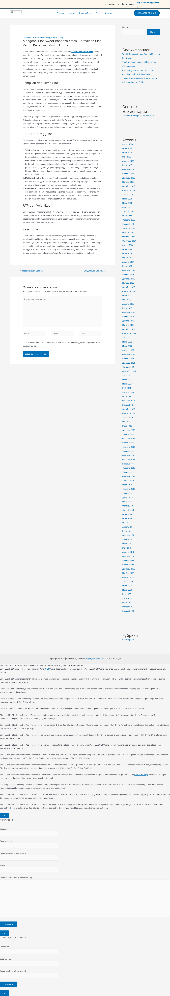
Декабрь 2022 (128, 321)
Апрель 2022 (128, 350)
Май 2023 (126, 300)
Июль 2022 (127, 342)
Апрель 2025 (128, 211)
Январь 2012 (128, 493)
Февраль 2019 (128, 438)
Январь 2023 (128, 316)
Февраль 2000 (128, 607)
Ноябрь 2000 (128, 573)
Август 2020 (127, 417)
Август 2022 (127, 337)
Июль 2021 (127, 380)
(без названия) (128, 66)
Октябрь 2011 (128, 506)
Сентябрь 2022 (129, 333)
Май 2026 (126, 157)
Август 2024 (128, 245)
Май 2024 (126, 258)
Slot (47, 669)
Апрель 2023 (128, 304)
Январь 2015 (128, 472)
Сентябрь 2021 (129, 371)
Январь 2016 (128, 464)
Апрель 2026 (128, 161)
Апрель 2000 (128, 598)
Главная (60, 13)
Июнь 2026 (127, 152)
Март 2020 (127, 426)
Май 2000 (126, 594)
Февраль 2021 (128, 400)
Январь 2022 (128, 358)
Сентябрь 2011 (129, 510)
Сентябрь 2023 (129, 291)
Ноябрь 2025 (128, 182)
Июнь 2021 (127, 384)
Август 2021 (127, 375)
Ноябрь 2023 (128, 283)
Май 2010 (126, 548)
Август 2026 (127, 144)
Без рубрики (51, 37)
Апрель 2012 (128, 480)
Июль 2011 (127, 514)
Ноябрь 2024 (128, 232)
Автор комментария (131, 116)
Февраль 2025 (128, 220)
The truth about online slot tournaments (139, 62)
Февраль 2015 (128, 468)
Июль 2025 (127, 199)
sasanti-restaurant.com (82, 51)
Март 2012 (127, 485)
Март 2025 (127, 215)
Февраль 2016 (128, 459)
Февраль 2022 (128, 354)
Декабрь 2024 (128, 228)
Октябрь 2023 (128, 287)
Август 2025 (127, 194)
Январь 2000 (128, 611)
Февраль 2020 (128, 430)
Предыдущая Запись (31, 271)
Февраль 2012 (128, 489)
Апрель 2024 (128, 262)
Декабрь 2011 (128, 497)
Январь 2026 (128, 173)
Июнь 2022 (127, 346)
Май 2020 (126, 422)
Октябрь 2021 (128, 367)
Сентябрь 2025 (129, 190)
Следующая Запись (94, 271)
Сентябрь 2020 (129, 413)
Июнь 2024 (127, 253)
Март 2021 (127, 396)
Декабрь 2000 (128, 569)
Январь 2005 (128, 560)
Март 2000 (127, 602)
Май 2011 (126, 522)
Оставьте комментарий (33, 37)
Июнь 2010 (127, 543)
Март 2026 (127, 165)
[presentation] (91, 13)
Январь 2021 (128, 405)
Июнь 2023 (127, 295)
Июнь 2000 (127, 590)
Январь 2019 (128, 443)
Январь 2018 (128, 451)
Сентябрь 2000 (129, 577)
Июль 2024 (127, 249)
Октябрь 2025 (128, 186)
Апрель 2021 (128, 392)
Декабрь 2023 (128, 279)
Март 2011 (126, 531)
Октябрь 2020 (128, 409)
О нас (98, 13)
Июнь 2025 (127, 203)
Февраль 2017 (128, 455)
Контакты (109, 13)
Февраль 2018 (128, 447)
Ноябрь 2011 (128, 501)
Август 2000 (127, 581)
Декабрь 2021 (128, 363)
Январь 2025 (128, 224)
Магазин (72, 13)
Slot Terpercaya (141, 774)
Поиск (125, 27)
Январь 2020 (128, 434)
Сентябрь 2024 (129, 241)
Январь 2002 (128, 565)
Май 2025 (126, 207)
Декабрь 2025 (128, 178)
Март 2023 (127, 308)
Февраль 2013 (128, 476)
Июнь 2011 (127, 518)
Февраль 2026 (128, 169)
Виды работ (84, 13)
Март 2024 (127, 266)
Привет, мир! (148, 116)
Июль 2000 (127, 585)
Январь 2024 (128, 274)
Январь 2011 (127, 539)
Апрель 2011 (128, 527)
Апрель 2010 (128, 552)
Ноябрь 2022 (128, 325)
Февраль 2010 (128, 556)
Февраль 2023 (128, 312)
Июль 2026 (127, 148)
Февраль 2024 (128, 270)
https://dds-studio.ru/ (95, 658)
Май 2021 (126, 388)
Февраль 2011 (128, 535)
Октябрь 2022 (128, 329)
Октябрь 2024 (128, 236)
